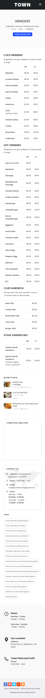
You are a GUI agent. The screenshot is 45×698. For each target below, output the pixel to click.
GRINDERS (30, 29)
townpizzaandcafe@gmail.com (22, 487)
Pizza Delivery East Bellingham (19, 566)
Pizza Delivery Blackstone (17, 546)
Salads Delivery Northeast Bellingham (22, 571)
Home (13, 29)
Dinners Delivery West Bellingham (20, 576)
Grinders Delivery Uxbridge (18, 551)
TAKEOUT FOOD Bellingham (17, 592)
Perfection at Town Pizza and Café (25, 404)
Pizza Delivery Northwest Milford (20, 581)
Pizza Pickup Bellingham (16, 586)
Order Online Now (22, 34)
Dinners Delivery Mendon (17, 556)
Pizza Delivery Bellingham (17, 521)
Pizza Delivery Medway (16, 531)
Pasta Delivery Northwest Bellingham (22, 561)
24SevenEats (11, 597)
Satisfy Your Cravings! (18, 383)
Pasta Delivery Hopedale (17, 541)
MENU (21, 29)
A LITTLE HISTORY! (20, 392)
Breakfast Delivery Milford (17, 536)
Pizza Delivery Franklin (15, 526)
